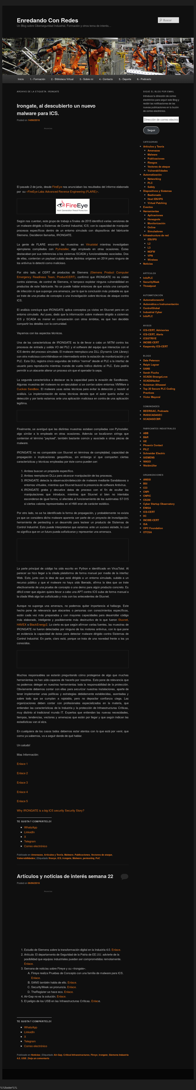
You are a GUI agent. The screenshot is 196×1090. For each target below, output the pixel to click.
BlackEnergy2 (38, 624)
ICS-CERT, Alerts (153, 334)
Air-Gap (58, 1054)
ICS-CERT (149, 512)
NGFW (151, 251)
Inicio (21, 79)
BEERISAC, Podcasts (155, 411)
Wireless (153, 259)
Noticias (35, 1054)
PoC (98, 858)
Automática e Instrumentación (161, 304)
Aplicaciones (155, 215)
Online (151, 227)
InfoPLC (148, 278)
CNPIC (147, 496)
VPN (150, 255)
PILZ (146, 449)
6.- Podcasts (144, 79)
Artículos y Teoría (53, 854)
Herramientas (151, 211)
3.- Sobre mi (86, 79)
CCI (145, 487)
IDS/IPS (152, 239)
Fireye (94, 1054)
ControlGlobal (151, 308)
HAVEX (21, 624)
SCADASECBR (151, 419)
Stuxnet (123, 620)
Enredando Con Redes (47, 20)
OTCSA (147, 532)
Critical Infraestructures (76, 1054)
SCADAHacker (151, 380)
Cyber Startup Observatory (159, 504)
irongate (66, 858)
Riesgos (152, 162)
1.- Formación (37, 79)
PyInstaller (62, 249)
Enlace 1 (22, 764)
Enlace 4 (22, 792)
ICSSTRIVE (150, 338)
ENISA (147, 508)
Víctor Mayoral (151, 397)
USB (23, 1058)
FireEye (57, 187)
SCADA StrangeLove (155, 376)
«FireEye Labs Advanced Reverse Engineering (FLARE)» (62, 191)
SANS (146, 368)
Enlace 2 (22, 773)
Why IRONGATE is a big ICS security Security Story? (50, 810)
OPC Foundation (153, 528)
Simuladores (155, 231)
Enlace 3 (22, 782)
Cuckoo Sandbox (28, 389)
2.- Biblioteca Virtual (62, 79)
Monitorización (156, 223)
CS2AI (146, 500)
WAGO (147, 461)
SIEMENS (149, 457)
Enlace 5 (22, 801)
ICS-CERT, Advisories (156, 330)
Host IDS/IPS (155, 199)
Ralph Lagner (151, 364)
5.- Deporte (125, 79)
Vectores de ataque (101, 854)
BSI (145, 483)
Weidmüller (150, 465)
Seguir (151, 130)
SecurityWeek (151, 282)
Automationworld (153, 300)
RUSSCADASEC (152, 415)
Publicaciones (82, 854)
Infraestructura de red (156, 235)
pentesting (88, 858)
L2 (149, 243)
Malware (69, 854)
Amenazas (37, 854)
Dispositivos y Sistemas (157, 191)
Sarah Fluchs (151, 372)
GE (145, 441)
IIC (144, 516)
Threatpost (149, 286)
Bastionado (154, 195)
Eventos (148, 207)
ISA (145, 524)
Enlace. (116, 950)
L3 (149, 247)
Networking (154, 179)
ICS (59, 858)
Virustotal (92, 244)
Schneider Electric (154, 453)
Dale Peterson (151, 360)
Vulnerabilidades (26, 858)
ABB (145, 433)
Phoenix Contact (153, 445)
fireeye (52, 858)
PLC (150, 183)
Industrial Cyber (152, 312)
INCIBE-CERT (151, 342)
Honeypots (154, 219)
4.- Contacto (106, 79)
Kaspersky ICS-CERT (155, 346)
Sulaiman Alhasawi (154, 384)
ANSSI (147, 479)
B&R (145, 437)
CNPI (146, 491)
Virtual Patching (157, 203)
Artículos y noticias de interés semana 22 (65, 876)
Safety (151, 187)
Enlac (94, 1001)
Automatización (152, 174)
